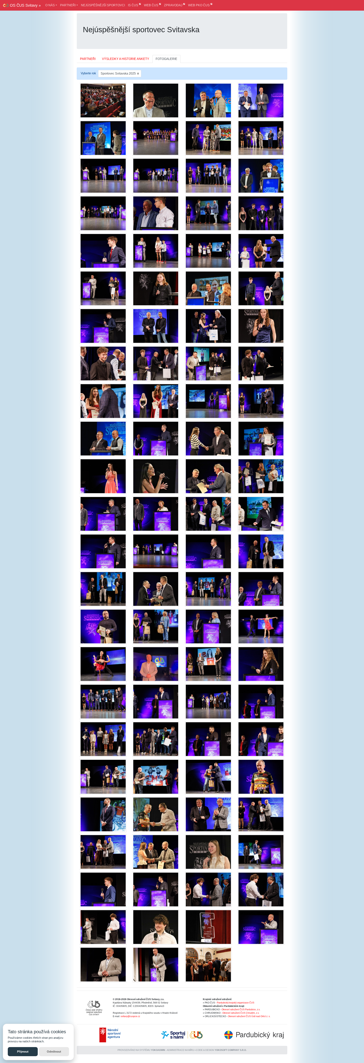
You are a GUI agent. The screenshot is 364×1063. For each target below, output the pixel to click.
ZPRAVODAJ (173, 5)
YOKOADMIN (158, 1050)
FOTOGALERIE (166, 58)
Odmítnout (54, 1051)
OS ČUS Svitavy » (25, 5)
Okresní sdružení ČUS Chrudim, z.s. (240, 1013)
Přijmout (22, 1051)
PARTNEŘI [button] (68, 5)
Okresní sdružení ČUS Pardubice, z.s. (241, 1009)
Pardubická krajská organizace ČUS (235, 1002)
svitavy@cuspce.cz (130, 1016)
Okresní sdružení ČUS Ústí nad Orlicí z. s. (249, 1016)
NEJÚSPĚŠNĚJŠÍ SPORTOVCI (103, 5)
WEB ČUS (151, 5)
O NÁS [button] (50, 5)
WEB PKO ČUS (199, 5)
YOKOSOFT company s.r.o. (230, 1050)
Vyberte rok (88, 73)
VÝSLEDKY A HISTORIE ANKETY (125, 58)
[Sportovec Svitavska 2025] (103, 100)
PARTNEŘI (88, 58)
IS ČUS (133, 5)
